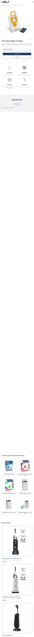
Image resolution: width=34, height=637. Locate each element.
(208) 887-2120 (17, 53)
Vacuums (6, 5)
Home (3, 5)
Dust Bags (9, 5)
